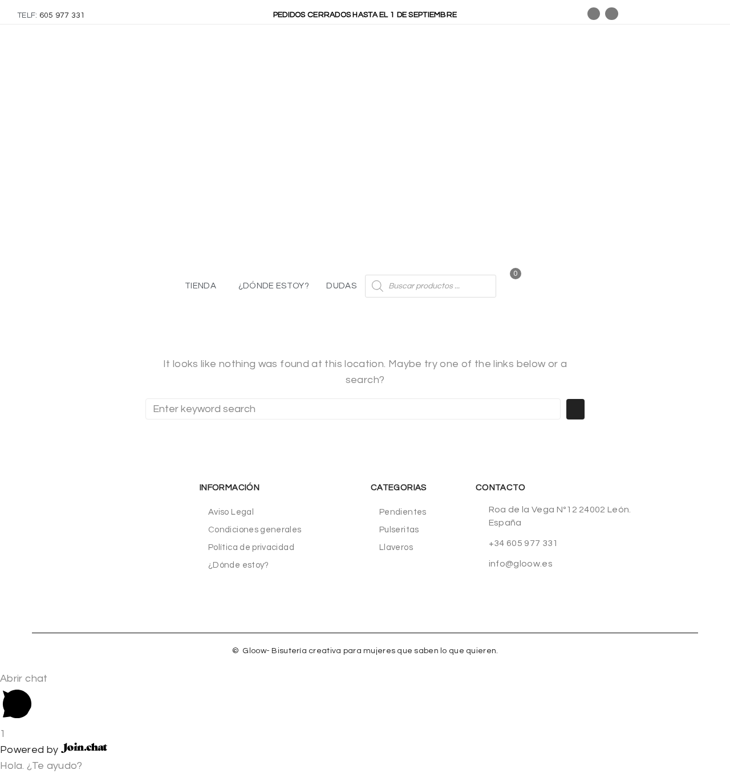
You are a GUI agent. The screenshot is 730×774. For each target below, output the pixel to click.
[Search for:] (353, 408)
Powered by (30, 749)
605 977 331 (62, 15)
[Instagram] (611, 13)
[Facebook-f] (593, 13)
